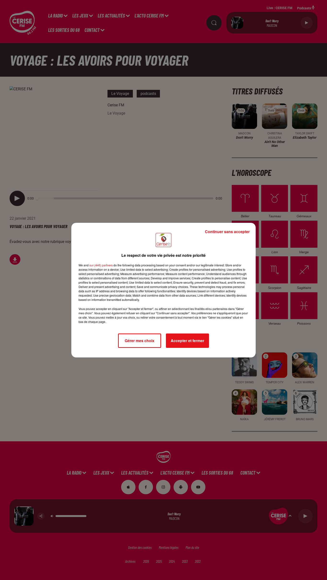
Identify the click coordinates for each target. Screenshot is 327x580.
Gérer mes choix (139, 340)
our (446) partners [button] (101, 265)
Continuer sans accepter (227, 231)
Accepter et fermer (187, 340)
